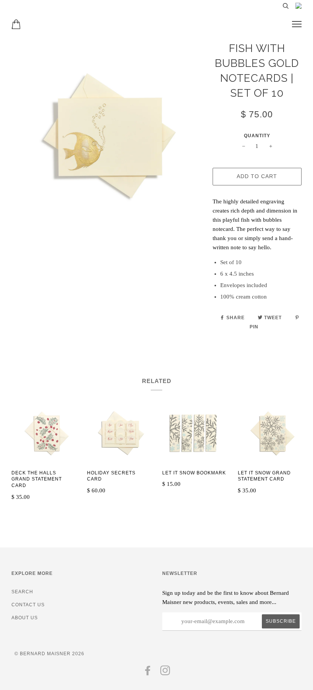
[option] (106, 136)
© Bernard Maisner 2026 (49, 653)
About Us (24, 617)
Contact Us (28, 604)
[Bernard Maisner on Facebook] (148, 672)
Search (22, 591)
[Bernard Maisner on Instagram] (165, 672)
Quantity (257, 135)
